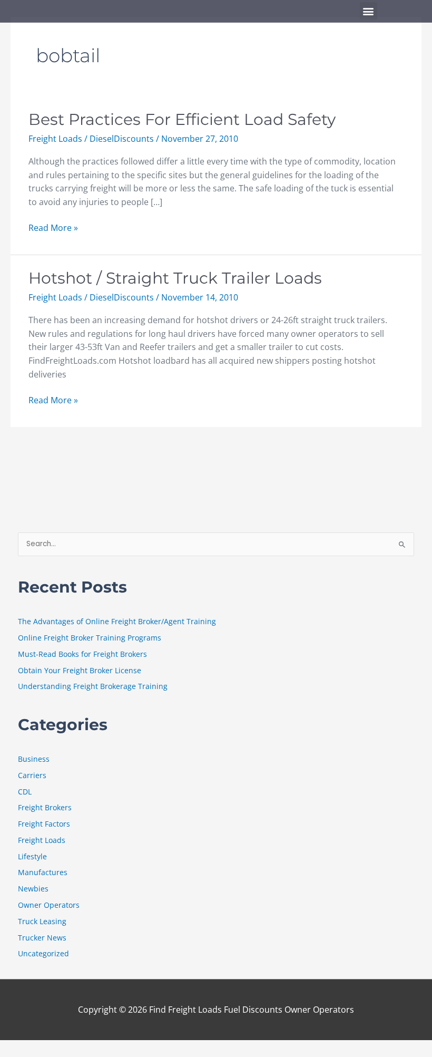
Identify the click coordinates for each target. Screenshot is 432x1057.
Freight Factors (44, 824)
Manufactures (42, 872)
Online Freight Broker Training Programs (89, 638)
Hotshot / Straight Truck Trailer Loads (175, 278)
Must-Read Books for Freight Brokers (82, 654)
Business (34, 759)
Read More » (53, 227)
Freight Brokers (45, 807)
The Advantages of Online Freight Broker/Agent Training (117, 621)
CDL (25, 792)
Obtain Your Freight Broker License (79, 670)
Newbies (33, 889)
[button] (368, 11)
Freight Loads (55, 138)
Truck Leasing (42, 921)
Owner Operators (49, 905)
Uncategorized (43, 953)
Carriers (32, 775)
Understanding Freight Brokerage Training (93, 686)
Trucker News (42, 938)
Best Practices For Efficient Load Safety (182, 119)
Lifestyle (32, 856)
